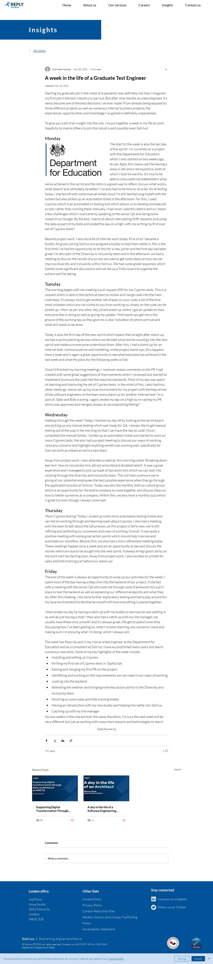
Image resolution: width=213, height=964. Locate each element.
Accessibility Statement (99, 929)
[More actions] (166, 69)
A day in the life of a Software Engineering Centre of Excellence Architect (102, 809)
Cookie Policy (116, 958)
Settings (182, 958)
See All (177, 769)
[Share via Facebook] (46, 740)
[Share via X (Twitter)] (54, 740)
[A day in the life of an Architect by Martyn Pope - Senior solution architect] (106, 788)
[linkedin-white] (153, 898)
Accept (198, 958)
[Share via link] (71, 740)
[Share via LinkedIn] (62, 740)
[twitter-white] (153, 907)
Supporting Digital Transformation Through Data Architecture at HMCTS (52, 809)
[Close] (209, 958)
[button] (121, 4)
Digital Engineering (106, 729)
